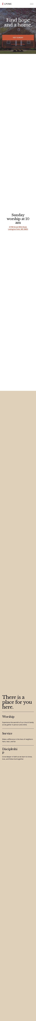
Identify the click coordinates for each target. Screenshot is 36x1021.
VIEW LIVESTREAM (18, 44)
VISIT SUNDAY (18, 37)
